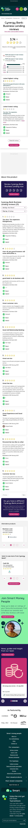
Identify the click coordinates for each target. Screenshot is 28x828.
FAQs (14, 741)
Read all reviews (14, 140)
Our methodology (14, 739)
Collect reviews (14, 764)
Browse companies (14, 757)
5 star (5, 64)
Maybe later (23, 823)
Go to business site (7, 13)
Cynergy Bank (8, 18)
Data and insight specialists (14, 766)
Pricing (14, 771)
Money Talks (13, 695)
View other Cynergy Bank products (14, 31)
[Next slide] (23, 545)
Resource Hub (14, 755)
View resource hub (8, 654)
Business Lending (17, 18)
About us (14, 736)
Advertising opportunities (14, 773)
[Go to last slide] (4, 545)
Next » (24, 495)
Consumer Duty (14, 768)
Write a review (14, 145)
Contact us (14, 743)
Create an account (8, 617)
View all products (14, 583)
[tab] (11, 545)
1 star (4, 72)
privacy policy (19, 815)
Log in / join (14, 752)
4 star (4, 67)
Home (2, 18)
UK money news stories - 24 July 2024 (13, 686)
